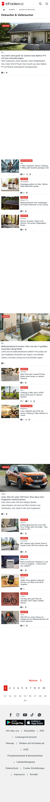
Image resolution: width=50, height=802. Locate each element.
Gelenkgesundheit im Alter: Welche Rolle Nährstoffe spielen (34, 185)
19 (45, 696)
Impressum (19, 774)
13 (15, 696)
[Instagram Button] (18, 715)
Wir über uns (12, 730)
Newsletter (29, 730)
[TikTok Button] (32, 715)
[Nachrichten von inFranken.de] (12, 4)
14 (20, 696)
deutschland (26, 161)
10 (43, 688)
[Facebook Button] (11, 715)
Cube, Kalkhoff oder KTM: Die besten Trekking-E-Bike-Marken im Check (34, 413)
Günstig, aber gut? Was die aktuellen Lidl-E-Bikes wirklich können (32, 601)
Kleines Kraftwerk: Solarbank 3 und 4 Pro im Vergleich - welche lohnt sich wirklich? (34, 564)
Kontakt (34, 774)
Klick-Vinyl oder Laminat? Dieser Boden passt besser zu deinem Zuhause (32, 376)
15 (25, 696)
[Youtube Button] (25, 715)
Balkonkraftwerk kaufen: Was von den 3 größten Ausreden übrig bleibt (24, 347)
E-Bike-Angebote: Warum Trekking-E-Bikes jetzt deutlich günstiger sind (34, 167)
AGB (25, 749)
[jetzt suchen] (40, 4)
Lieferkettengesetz (26, 761)
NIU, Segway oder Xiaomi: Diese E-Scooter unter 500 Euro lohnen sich (34, 544)
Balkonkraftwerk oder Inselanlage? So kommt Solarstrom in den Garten (34, 204)
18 (40, 696)
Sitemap (10, 743)
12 (10, 696)
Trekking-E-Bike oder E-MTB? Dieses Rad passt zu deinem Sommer (32, 395)
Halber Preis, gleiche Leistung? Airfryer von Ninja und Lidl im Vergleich (32, 582)
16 (30, 696)
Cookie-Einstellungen (33, 768)
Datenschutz (12, 768)
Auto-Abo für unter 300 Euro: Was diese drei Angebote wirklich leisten (22, 498)
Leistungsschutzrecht (26, 737)
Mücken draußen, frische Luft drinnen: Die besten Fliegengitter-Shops (33, 223)
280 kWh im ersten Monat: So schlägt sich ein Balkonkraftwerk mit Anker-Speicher (34, 619)
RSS (42, 730)
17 (35, 696)
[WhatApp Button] (39, 715)
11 (5, 696)
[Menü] (47, 4)
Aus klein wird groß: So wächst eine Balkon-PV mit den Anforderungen (23, 57)
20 (25, 700)
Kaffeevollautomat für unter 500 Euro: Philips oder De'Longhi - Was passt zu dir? (33, 527)
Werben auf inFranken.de (31, 743)
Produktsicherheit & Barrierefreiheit (25, 755)
